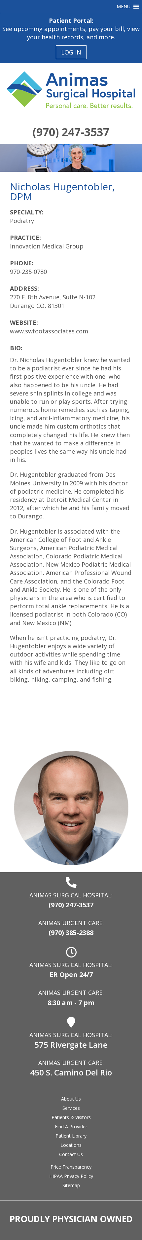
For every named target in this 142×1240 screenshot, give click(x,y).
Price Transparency (71, 1167)
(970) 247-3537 (71, 131)
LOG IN (71, 52)
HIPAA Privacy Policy (71, 1176)
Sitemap (71, 1185)
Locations (71, 1145)
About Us (71, 1099)
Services (71, 1108)
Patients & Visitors (71, 1117)
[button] (123, 6)
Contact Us (71, 1154)
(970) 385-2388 (71, 932)
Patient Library (71, 1136)
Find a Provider (71, 1126)
